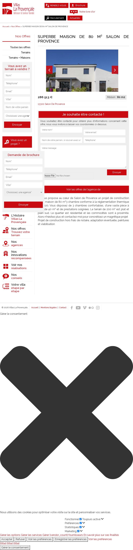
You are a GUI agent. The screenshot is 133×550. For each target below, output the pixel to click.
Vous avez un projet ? (19, 142)
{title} (3, 543)
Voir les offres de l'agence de (83, 189)
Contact (62, 307)
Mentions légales (49, 307)
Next (115, 70)
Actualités (75, 18)
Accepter (6, 539)
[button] (66, 413)
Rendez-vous (58, 5)
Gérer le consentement (15, 547)
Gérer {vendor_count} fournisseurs (62, 535)
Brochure (80, 5)
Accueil (34, 307)
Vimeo (84, 307)
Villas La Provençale (18, 8)
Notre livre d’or (87, 11)
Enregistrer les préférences (71, 539)
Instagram (97, 307)
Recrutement (57, 18)
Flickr (91, 307)
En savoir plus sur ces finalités (101, 535)
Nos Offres (22, 36)
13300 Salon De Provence (51, 104)
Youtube (78, 307)
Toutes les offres (20, 47)
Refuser (20, 539)
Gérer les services (31, 535)
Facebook (71, 307)
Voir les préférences (40, 539)
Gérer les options (10, 535)
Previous (49, 70)
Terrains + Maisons (19, 57)
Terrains (25, 52)
